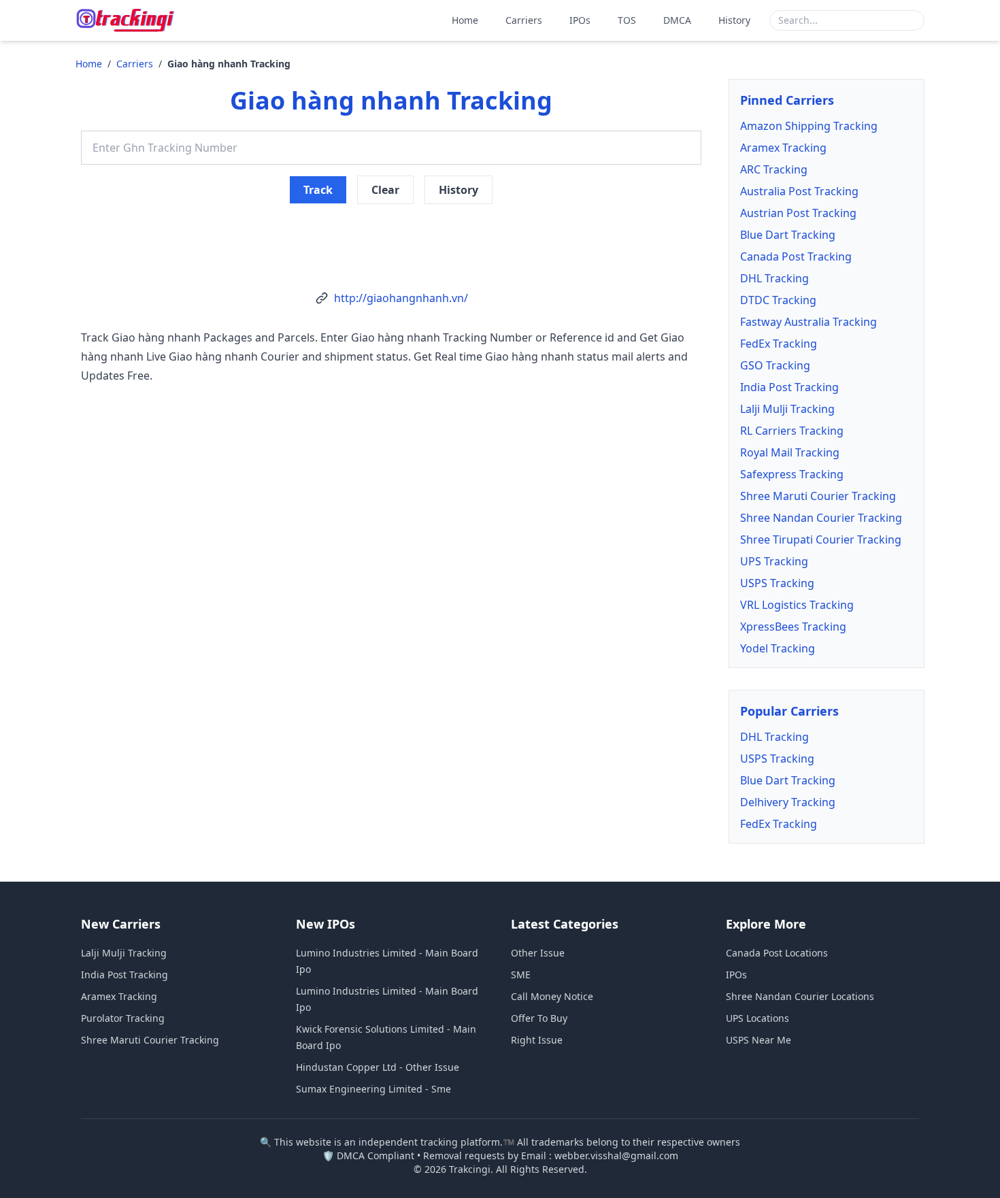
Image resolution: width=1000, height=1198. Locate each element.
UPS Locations (757, 1018)
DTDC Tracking (778, 300)
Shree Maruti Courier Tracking (818, 495)
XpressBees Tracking (793, 626)
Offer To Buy (539, 1018)
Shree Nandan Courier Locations (800, 996)
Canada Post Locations (777, 952)
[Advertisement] (391, 237)
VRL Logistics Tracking (797, 604)
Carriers (523, 20)
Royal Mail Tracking (789, 452)
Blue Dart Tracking (787, 234)
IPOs (579, 20)
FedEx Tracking (778, 343)
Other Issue (538, 952)
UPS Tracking (774, 561)
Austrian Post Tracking (798, 212)
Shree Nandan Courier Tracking (821, 517)
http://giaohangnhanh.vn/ (401, 297)
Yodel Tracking (777, 648)
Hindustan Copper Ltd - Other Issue (377, 1067)
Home (465, 20)
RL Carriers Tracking (792, 430)
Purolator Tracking (123, 1018)
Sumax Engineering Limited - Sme (373, 1088)
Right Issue (537, 1039)
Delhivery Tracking (787, 802)
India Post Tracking (789, 387)
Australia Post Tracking (799, 191)
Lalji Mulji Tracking (787, 408)
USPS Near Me (758, 1039)
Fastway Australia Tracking (808, 321)
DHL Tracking (774, 278)
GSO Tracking (775, 365)
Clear (385, 189)
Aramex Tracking (783, 147)
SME (521, 974)
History (734, 20)
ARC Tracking (773, 169)
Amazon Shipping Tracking (809, 125)
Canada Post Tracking (796, 256)
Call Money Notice (552, 996)
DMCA (677, 20)
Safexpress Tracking (792, 474)
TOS (627, 20)
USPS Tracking (777, 583)
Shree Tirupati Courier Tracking (820, 539)
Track (318, 189)
